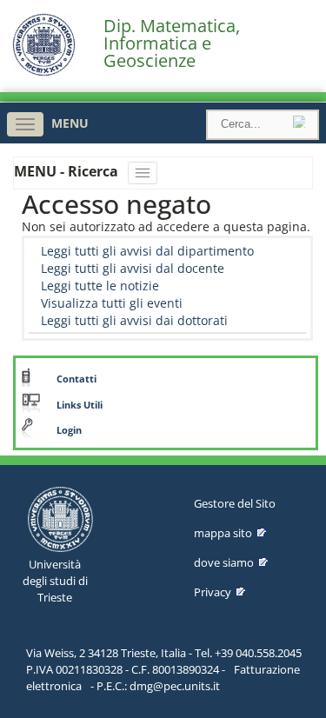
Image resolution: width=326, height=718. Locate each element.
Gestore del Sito (235, 503)
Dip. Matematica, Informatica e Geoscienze (171, 43)
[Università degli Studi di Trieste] (44, 71)
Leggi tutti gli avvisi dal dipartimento (147, 251)
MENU (70, 123)
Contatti (76, 379)
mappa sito (223, 533)
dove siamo (224, 562)
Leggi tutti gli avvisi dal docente (132, 268)
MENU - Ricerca (68, 171)
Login (69, 430)
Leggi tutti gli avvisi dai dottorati (134, 320)
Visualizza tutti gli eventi (112, 303)
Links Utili (80, 405)
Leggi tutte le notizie (100, 285)
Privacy (212, 592)
